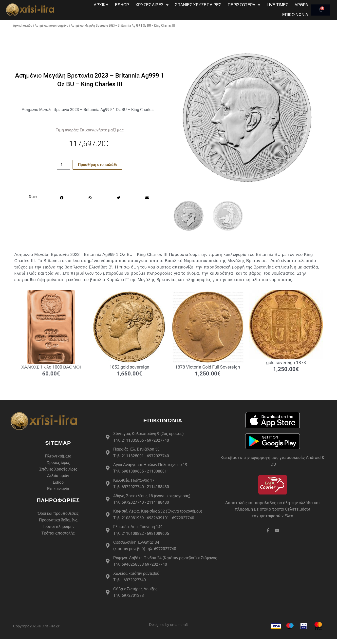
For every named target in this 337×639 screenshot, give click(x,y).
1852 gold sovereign (129, 367)
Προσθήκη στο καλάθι (97, 164)
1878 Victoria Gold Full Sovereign (207, 367)
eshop (122, 5)
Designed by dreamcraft (168, 624)
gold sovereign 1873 (286, 362)
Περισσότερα (241, 5)
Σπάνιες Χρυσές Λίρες (198, 5)
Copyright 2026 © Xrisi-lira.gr (36, 626)
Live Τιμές (277, 5)
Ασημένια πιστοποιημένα (51, 25)
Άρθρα (301, 5)
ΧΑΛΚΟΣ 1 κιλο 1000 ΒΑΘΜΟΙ (51, 367)
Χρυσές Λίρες (149, 5)
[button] (61, 198)
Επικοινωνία (295, 15)
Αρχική (101, 5)
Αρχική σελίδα (22, 25)
